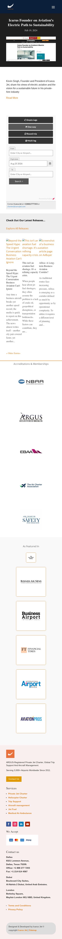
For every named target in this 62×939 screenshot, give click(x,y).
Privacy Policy (15, 909)
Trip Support (14, 801)
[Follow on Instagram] (14, 824)
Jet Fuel (12, 809)
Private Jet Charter (17, 793)
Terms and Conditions (19, 905)
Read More (12, 98)
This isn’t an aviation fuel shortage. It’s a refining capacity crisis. (30, 269)
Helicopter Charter (17, 797)
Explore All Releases (17, 228)
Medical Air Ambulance (20, 813)
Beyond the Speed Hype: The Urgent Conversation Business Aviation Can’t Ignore (13, 279)
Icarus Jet (22, 930)
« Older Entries (13, 353)
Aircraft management (19, 805)
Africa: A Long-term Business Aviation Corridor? (47, 267)
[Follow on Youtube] (27, 824)
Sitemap (33, 930)
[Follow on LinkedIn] (21, 824)
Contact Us (14, 779)
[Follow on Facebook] (8, 824)
